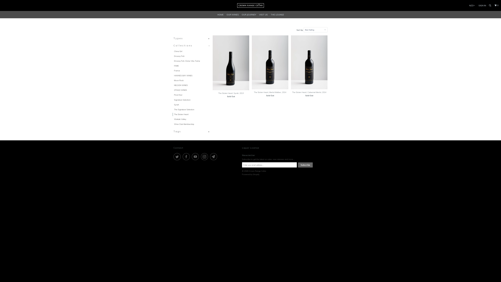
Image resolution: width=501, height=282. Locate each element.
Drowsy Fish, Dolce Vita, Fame (187, 61)
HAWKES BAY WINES (183, 75)
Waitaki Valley (180, 119)
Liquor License (250, 147)
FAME (176, 66)
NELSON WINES (181, 85)
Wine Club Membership (184, 124)
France (177, 70)
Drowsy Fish (179, 56)
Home (220, 14)
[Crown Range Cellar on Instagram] (205, 156)
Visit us (263, 14)
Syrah (176, 105)
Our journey (249, 14)
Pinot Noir (178, 95)
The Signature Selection (184, 109)
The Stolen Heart (181, 114)
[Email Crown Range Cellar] (214, 156)
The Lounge (277, 14)
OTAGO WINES (180, 90)
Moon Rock (179, 80)
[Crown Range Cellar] (250, 5)
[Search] (490, 5)
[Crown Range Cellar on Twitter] (178, 156)
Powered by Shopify (250, 174)
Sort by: (300, 30)
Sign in (482, 5)
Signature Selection (182, 100)
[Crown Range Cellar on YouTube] (196, 156)
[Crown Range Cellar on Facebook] (187, 156)
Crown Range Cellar (257, 171)
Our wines (233, 14)
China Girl (178, 51)
